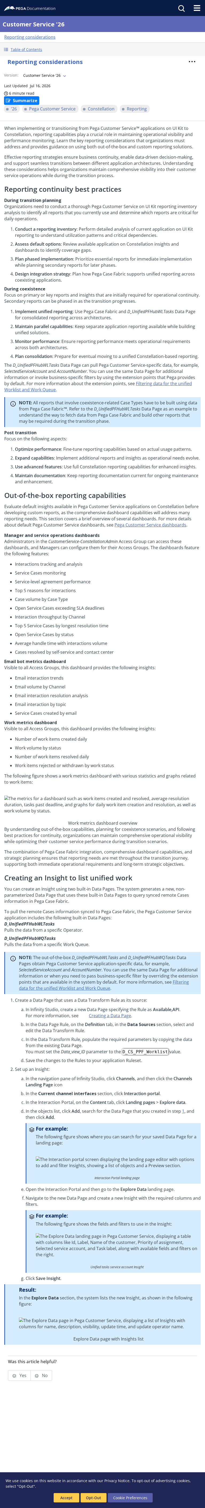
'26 (14, 109)
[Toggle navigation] (197, 8)
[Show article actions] (192, 61)
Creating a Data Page (110, 1016)
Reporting (137, 109)
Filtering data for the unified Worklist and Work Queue (104, 985)
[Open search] (181, 8)
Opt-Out (93, 1497)
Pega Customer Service (52, 109)
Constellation (101, 109)
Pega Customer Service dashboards (150, 525)
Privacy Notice (116, 1480)
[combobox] (44, 75)
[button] (102, 49)
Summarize (25, 100)
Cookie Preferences (130, 1497)
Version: (11, 75)
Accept (66, 1497)
